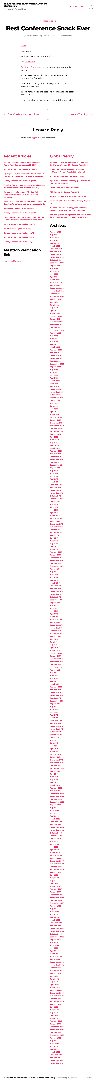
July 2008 (54, 841)
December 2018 (56, 490)
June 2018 (54, 507)
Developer (30, 61)
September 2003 (57, 1001)
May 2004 (54, 982)
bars (23, 51)
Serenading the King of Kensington (19, 208)
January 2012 (55, 723)
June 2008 (54, 844)
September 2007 (57, 869)
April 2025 (54, 277)
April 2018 (54, 513)
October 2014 (55, 631)
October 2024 (56, 294)
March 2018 (55, 516)
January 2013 (55, 690)
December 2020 (57, 423)
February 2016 (56, 586)
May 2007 (54, 881)
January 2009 (55, 825)
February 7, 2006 (49, 36)
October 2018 (55, 496)
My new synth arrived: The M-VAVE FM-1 (67, 176)
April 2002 (54, 1049)
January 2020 (55, 454)
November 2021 (56, 392)
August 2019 (55, 468)
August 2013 (55, 670)
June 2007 (54, 878)
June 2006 (54, 912)
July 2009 (54, 808)
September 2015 (56, 600)
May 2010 (54, 780)
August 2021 (55, 400)
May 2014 (54, 645)
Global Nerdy (61, 156)
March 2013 (54, 684)
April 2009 (54, 816)
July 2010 (54, 774)
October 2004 (56, 968)
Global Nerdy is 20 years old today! (64, 188)
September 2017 (56, 532)
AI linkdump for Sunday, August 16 (64, 192)
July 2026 (54, 235)
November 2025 (57, 257)
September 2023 (57, 330)
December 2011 (56, 726)
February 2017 (56, 552)
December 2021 (56, 389)
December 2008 (57, 827)
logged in (35, 138)
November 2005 (57, 931)
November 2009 (57, 796)
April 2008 (54, 850)
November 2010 (56, 763)
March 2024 (55, 313)
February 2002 (56, 1055)
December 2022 (56, 356)
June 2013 (54, 676)
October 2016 (55, 563)
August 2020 (55, 434)
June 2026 (54, 238)
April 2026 (54, 243)
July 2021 (54, 403)
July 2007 (54, 875)
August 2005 (55, 940)
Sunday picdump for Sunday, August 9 (20, 181)
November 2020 (57, 426)
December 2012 (56, 693)
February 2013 (56, 687)
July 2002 (54, 1041)
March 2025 (55, 280)
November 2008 (57, 830)
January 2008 (56, 858)
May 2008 (54, 847)
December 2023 (56, 322)
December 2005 (57, 928)
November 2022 (57, 358)
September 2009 (57, 802)
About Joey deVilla (77, 6)
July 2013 (54, 673)
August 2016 (55, 569)
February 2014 (56, 653)
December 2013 (56, 659)
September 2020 (57, 431)
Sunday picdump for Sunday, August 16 (20, 169)
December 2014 (56, 625)
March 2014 (55, 650)
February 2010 (56, 788)
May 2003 (54, 1013)
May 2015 (54, 611)
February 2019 (56, 485)
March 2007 (55, 886)
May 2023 (54, 341)
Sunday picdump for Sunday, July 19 (19, 233)
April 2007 (54, 883)
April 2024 (54, 311)
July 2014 (54, 639)
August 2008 (55, 839)
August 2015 (55, 603)
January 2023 (55, 353)
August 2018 (55, 502)
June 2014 (54, 642)
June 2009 (54, 810)
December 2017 (56, 524)
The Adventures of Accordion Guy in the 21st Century (25, 5)
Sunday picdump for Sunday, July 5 (18, 242)
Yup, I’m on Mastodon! (13, 261)
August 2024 (55, 299)
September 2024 (57, 297)
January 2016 (55, 589)
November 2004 (57, 965)
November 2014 (56, 628)
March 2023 (55, 347)
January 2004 (56, 990)
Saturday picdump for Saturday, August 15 (68, 196)
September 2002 (57, 1035)
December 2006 (57, 895)
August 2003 (55, 1004)
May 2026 (54, 240)
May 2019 (54, 476)
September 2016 (56, 566)
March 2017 (54, 549)
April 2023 (54, 344)
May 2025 (54, 274)
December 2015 (56, 591)
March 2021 (54, 414)
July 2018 (54, 504)
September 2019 (56, 465)
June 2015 (54, 608)
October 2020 (56, 429)
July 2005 (54, 942)
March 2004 (55, 987)
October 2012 (55, 698)
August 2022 (55, 367)
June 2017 (54, 541)
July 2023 (54, 336)
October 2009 (56, 799)
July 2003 (54, 1007)
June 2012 (54, 709)
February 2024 (56, 316)
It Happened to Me (48, 21)
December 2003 (57, 993)
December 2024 (57, 288)
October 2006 (56, 900)
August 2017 (55, 535)
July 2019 (54, 471)
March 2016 (54, 583)
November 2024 (57, 291)
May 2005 (54, 948)
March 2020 (55, 448)
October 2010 (55, 766)
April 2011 (54, 749)
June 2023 (54, 339)
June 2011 (54, 743)
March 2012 (54, 718)
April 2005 (54, 951)
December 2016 (56, 558)
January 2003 (55, 1024)
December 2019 (56, 457)
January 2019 (55, 488)
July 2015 (54, 605)
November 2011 (56, 729)
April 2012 (54, 715)
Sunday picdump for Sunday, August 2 (20, 213)
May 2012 (54, 712)
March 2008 (55, 853)
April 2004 (54, 985)
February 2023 (56, 350)
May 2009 (54, 813)
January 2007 (55, 892)
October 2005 (56, 934)
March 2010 (55, 785)
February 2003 (56, 1021)
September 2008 (57, 836)
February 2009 (56, 822)
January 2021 (55, 420)
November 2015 (56, 594)
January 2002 (55, 1058)
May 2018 (54, 510)
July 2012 (54, 707)
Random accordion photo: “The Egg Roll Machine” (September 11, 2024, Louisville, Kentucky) (21, 194)
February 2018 (56, 518)
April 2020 (54, 445)
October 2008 (56, 833)
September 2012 (56, 701)
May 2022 (54, 375)
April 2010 (54, 782)
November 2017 (56, 527)
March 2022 (55, 381)
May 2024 (54, 308)
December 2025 (56, 254)
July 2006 (54, 909)
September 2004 (57, 971)
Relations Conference (31, 67)
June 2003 (54, 1010)
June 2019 (54, 473)
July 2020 (54, 437)
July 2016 (54, 572)
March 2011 (54, 751)
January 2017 (55, 555)
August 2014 (55, 636)
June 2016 (54, 575)
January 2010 (55, 791)
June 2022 (54, 372)
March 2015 (54, 617)
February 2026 (56, 249)
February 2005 (56, 957)
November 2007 (57, 864)
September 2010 (57, 768)
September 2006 (57, 903)
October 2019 (55, 462)
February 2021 (56, 417)
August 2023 (55, 333)
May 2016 (54, 577)
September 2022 (57, 364)
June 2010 (54, 777)
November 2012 (56, 695)
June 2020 (54, 440)
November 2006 (57, 898)
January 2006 (55, 926)
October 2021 (55, 395)
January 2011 (55, 757)
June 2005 (54, 945)
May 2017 (54, 544)
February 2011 (56, 754)
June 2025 (54, 271)
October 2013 (55, 664)
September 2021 (56, 398)
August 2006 (55, 906)
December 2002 (57, 1027)
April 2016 (54, 580)
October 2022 (56, 361)
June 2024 (54, 305)
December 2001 (56, 1060)
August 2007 (55, 872)
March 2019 (54, 482)
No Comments (66, 36)
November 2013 (56, 662)
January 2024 (55, 319)
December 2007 (57, 861)
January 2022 (55, 386)
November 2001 (56, 1063)
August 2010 (55, 771)
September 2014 (57, 634)
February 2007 (56, 889)
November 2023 (57, 325)
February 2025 (56, 282)
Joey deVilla (33, 36)
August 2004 (55, 973)
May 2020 (54, 443)
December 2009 (57, 794)
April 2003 (54, 1015)
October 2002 (56, 1032)
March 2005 (55, 954)
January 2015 (55, 622)
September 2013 (56, 667)
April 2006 (54, 917)
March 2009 (55, 819)
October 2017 (55, 530)
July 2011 (53, 740)
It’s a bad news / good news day (17, 229)
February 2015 (56, 619)
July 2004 (54, 976)
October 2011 (55, 732)
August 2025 (55, 266)
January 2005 (55, 959)
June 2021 (54, 406)
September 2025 (57, 263)
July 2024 (54, 302)
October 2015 (55, 597)
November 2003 (57, 996)
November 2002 (57, 1030)
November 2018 (56, 493)
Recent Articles (17, 156)
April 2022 (54, 378)
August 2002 (55, 1038)
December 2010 (56, 760)
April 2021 (54, 412)
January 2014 (55, 656)
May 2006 (54, 914)
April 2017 (54, 546)
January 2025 (55, 285)
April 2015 (54, 614)
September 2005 (57, 937)
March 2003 (55, 1018)
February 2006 (56, 923)
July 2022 (54, 370)
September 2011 (56, 735)
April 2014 (54, 648)
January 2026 (55, 252)
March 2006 (55, 920)
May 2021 (54, 409)
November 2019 (56, 459)
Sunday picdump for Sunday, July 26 (19, 224)
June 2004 (54, 979)
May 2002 (54, 1046)
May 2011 (53, 746)
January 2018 (55, 521)
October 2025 (56, 260)
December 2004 (57, 962)
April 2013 (54, 681)
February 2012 (56, 721)
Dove (23, 45)
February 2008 (56, 855)
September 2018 (57, 499)
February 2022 (56, 384)
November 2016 (56, 561)
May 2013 (54, 678)
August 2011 (55, 737)
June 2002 (54, 1044)
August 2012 (55, 704)
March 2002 (55, 1052)
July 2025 (54, 268)
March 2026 (55, 246)
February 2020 (56, 451)
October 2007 (56, 867)
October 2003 (56, 999)
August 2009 (55, 805)
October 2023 (56, 327)
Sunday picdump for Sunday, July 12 (19, 237)
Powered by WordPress (67, 1078)
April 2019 (54, 479)
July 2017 (54, 538)
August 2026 (55, 232)
